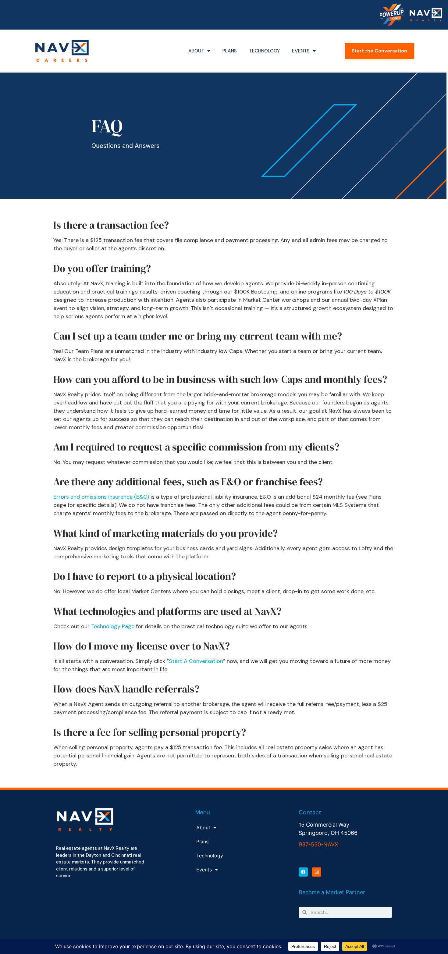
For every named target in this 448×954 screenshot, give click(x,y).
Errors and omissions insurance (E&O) (101, 496)
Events (301, 51)
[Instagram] (316, 872)
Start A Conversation (196, 661)
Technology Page (112, 626)
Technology (264, 51)
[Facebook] (303, 872)
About (196, 51)
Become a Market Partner (332, 892)
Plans (229, 51)
